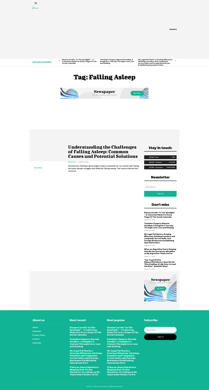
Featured (38, 168)
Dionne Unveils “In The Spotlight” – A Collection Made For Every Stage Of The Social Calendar (79, 61)
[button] (173, 29)
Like (173, 157)
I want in (160, 194)
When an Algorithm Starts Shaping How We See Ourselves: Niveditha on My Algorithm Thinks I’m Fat (160, 251)
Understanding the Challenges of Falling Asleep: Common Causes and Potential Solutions (103, 151)
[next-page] (175, 60)
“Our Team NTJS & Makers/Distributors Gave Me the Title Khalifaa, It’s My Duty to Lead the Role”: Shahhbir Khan (160, 263)
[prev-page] (59, 60)
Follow (172, 162)
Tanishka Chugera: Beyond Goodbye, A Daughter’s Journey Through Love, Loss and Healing (117, 61)
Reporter (72, 162)
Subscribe (171, 167)
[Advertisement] (104, 117)
